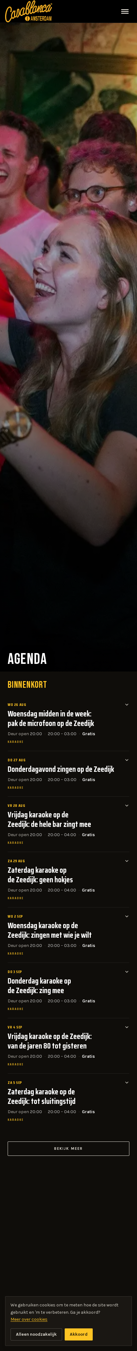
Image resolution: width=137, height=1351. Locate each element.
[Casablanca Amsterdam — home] (28, 11)
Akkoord (79, 1334)
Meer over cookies (29, 1319)
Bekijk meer (68, 1148)
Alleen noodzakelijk (36, 1334)
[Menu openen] (125, 11)
